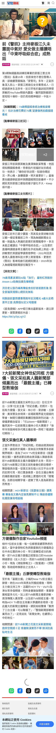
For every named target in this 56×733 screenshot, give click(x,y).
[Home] (13, 3)
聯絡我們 (6, 703)
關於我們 (6, 708)
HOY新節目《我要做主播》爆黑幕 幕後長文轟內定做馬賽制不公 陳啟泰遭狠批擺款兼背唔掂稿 (27, 494)
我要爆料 (31, 713)
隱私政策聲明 (7, 713)
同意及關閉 (44, 724)
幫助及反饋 (32, 708)
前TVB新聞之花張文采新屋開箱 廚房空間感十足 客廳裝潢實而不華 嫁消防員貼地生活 (27, 628)
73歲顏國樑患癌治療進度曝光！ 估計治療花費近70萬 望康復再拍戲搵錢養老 (27, 110)
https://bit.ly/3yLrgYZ (14, 316)
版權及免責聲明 (34, 703)
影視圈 (5, 394)
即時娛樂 (6, 64)
